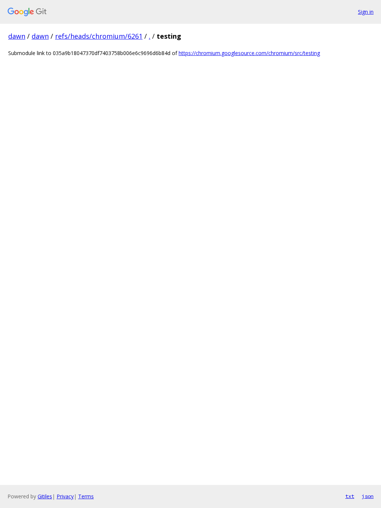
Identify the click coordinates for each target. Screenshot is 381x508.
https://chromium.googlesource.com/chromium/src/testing (249, 53)
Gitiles (45, 496)
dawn (16, 36)
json (368, 496)
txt (349, 496)
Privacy (65, 496)
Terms (86, 496)
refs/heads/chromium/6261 (99, 36)
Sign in (366, 11)
